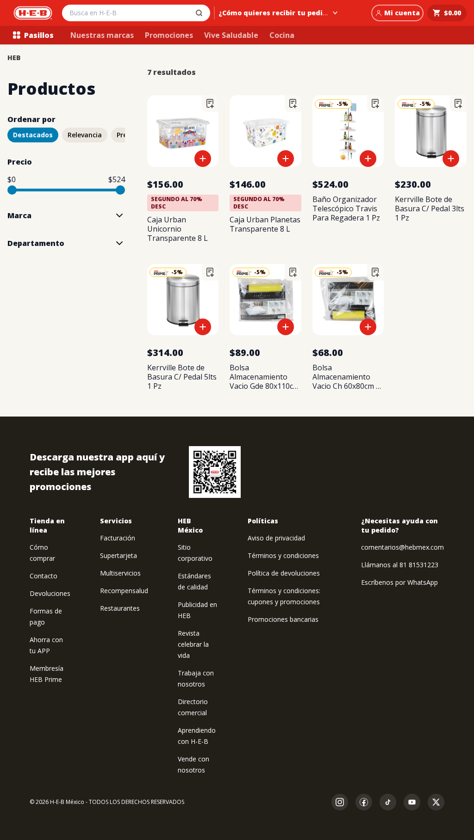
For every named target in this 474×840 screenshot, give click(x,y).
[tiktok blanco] (388, 802)
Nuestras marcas (102, 35)
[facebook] (364, 802)
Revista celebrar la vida (193, 644)
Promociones (169, 35)
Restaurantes (120, 608)
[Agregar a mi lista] (210, 103)
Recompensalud (124, 590)
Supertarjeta (118, 555)
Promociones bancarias (283, 619)
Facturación (117, 537)
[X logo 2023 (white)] (436, 802)
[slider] (12, 190)
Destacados (33, 134)
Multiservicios (120, 573)
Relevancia (85, 134)
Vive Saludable (231, 35)
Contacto (43, 575)
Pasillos (39, 35)
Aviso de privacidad (276, 537)
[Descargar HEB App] (215, 472)
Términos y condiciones (283, 555)
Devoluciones (50, 593)
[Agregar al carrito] (202, 158)
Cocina (281, 35)
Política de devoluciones (284, 573)
